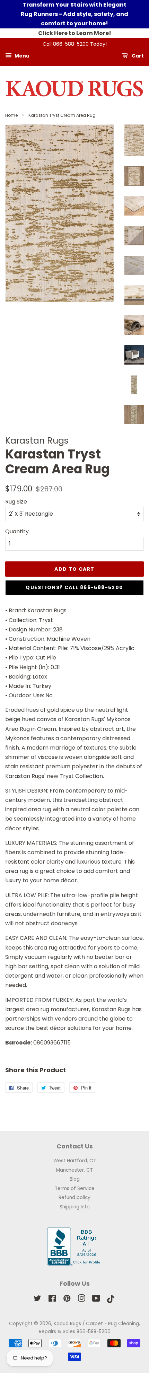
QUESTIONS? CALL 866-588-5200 (74, 587)
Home (11, 115)
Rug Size (16, 502)
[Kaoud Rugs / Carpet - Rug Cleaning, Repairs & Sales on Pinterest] (67, 1299)
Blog (75, 1179)
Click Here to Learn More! (74, 33)
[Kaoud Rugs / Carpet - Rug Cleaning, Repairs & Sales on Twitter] (37, 1299)
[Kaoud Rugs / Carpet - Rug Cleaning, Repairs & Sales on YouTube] (96, 1299)
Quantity (17, 531)
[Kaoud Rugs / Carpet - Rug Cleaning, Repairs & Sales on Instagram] (81, 1299)
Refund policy (74, 1197)
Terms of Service (75, 1188)
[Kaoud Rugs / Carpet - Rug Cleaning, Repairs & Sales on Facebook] (52, 1299)
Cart (137, 55)
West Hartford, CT (74, 1160)
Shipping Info (75, 1207)
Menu (21, 55)
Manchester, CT (74, 1170)
